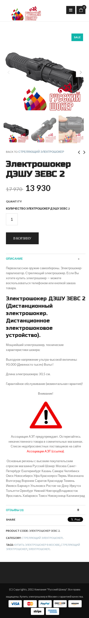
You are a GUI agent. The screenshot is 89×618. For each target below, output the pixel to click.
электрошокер (39, 549)
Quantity (14, 201)
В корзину (22, 238)
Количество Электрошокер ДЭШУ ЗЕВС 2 (38, 208)
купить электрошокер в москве (37, 544)
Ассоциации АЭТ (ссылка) (45, 451)
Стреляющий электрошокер (41, 151)
